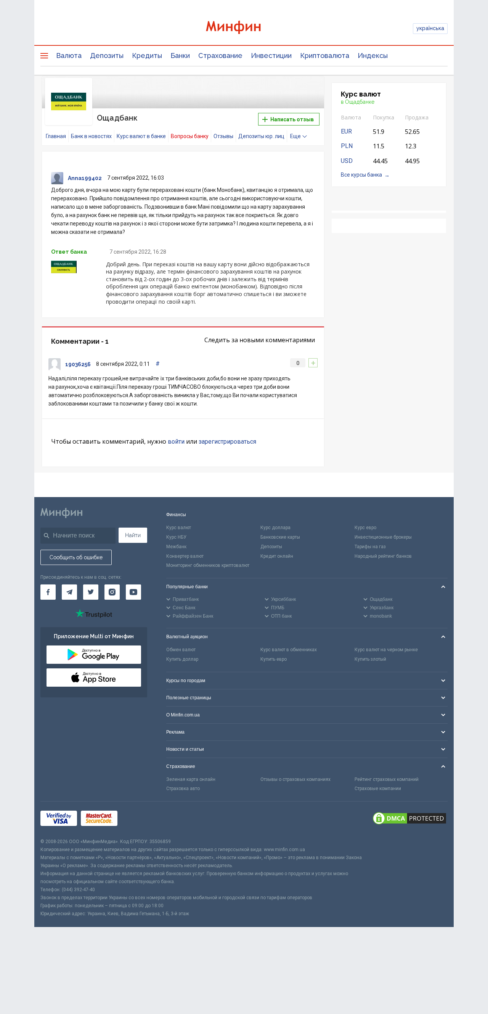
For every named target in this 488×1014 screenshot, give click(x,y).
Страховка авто (183, 788)
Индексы (373, 56)
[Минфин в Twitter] (90, 592)
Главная (56, 136)
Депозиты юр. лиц (261, 136)
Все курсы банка (361, 175)
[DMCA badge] (409, 819)
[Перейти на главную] (244, 28)
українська (430, 28)
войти (176, 441)
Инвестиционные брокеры (383, 537)
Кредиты (147, 56)
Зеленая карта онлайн (190, 779)
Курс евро (365, 527)
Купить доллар (182, 659)
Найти (133, 535)
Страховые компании (378, 788)
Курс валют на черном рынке (386, 649)
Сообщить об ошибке (76, 557)
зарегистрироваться (227, 441)
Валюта (69, 56)
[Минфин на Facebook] (48, 592)
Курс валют (178, 527)
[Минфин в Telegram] (69, 592)
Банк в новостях (91, 136)
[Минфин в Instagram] (112, 592)
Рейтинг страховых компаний (387, 779)
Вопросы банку (190, 136)
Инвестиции (271, 56)
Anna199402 (85, 178)
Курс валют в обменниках (288, 649)
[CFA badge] (138, 820)
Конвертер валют (185, 556)
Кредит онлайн (276, 556)
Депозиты (107, 56)
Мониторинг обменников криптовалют (207, 565)
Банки (180, 56)
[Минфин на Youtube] (133, 592)
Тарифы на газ (370, 546)
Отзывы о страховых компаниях (295, 779)
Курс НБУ (176, 537)
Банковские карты (280, 537)
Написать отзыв (291, 119)
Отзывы (223, 136)
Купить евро (273, 659)
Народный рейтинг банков (383, 556)
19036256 (78, 364)
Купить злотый (370, 659)
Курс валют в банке (141, 136)
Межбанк (176, 546)
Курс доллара (275, 527)
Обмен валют (181, 649)
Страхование (220, 56)
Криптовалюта (324, 56)
